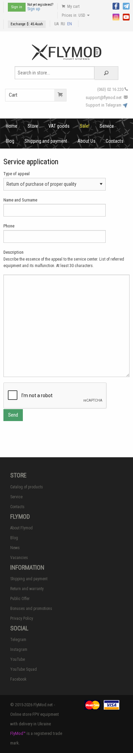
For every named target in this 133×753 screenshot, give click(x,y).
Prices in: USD (74, 15)
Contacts (114, 141)
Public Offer (20, 598)
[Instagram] (116, 16)
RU (63, 24)
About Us (86, 141)
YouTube (17, 659)
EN (69, 24)
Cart (13, 95)
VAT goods (59, 126)
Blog (10, 141)
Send (13, 415)
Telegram (18, 639)
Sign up (33, 9)
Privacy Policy (21, 618)
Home (11, 126)
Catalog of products (26, 487)
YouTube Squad (23, 669)
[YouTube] (126, 16)
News (15, 547)
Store (33, 126)
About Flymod (21, 528)
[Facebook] (116, 5)
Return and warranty (27, 588)
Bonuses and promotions (31, 608)
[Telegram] (126, 5)
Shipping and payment (46, 141)
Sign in (16, 7)
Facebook (18, 679)
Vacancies (19, 557)
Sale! (84, 126)
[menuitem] (12, 126)
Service (107, 126)
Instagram (18, 649)
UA (56, 24)
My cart (72, 6)
